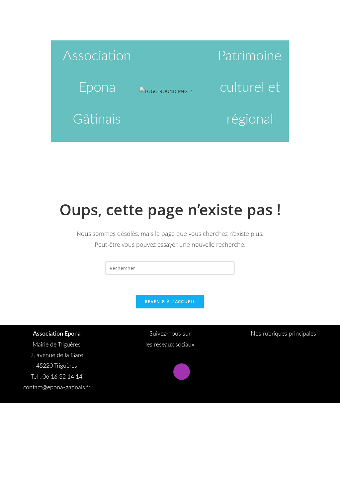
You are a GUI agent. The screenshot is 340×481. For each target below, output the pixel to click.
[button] (283, 352)
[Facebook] (158, 371)
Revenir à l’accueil (170, 301)
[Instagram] (181, 371)
